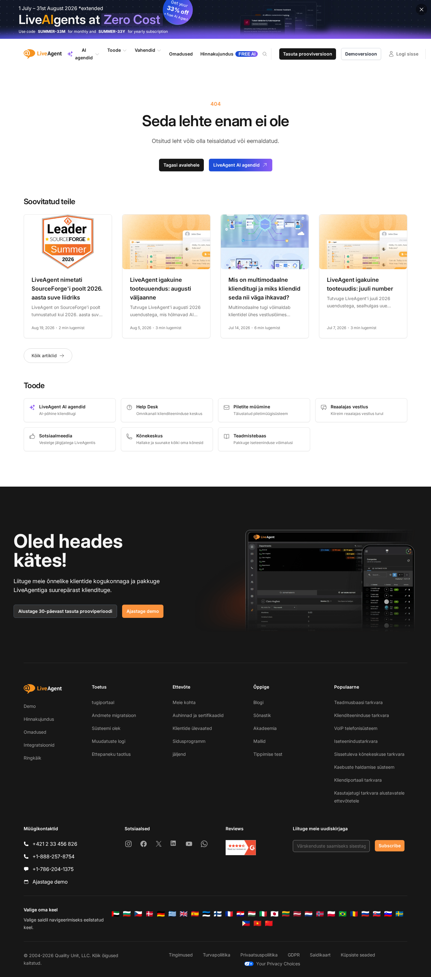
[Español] (195, 914)
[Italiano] (263, 914)
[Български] (127, 914)
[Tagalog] (246, 923)
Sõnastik (262, 715)
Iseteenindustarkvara (356, 741)
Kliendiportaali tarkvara (358, 780)
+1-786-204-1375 (53, 869)
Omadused (35, 732)
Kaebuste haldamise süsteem (364, 767)
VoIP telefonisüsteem (355, 728)
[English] (183, 914)
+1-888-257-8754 (53, 856)
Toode (114, 50)
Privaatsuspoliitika (259, 954)
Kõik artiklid (44, 355)
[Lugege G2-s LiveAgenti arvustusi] (241, 847)
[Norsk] (320, 914)
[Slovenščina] (388, 914)
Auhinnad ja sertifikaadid (198, 715)
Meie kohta (184, 702)
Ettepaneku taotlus (111, 754)
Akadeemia (265, 728)
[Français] (229, 914)
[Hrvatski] (240, 914)
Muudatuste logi (108, 741)
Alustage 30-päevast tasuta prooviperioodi (65, 611)
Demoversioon (361, 53)
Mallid (259, 741)
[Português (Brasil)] (342, 914)
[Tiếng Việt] (257, 923)
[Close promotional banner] (421, 9)
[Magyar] (252, 914)
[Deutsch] (161, 914)
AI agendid (84, 53)
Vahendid (145, 50)
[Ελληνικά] (172, 914)
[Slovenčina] (377, 914)
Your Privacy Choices (278, 963)
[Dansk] (149, 914)
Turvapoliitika (216, 954)
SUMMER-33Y (111, 31)
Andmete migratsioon (114, 715)
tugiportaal (103, 702)
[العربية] (115, 914)
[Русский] (365, 914)
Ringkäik (32, 758)
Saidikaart (320, 954)
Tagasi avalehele (181, 165)
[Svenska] (399, 914)
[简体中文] (269, 923)
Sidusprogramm (189, 741)
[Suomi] (217, 914)
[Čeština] (138, 914)
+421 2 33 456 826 (54, 844)
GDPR (294, 954)
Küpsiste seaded (358, 954)
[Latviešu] (297, 914)
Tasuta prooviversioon (307, 53)
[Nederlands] (308, 914)
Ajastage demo (143, 611)
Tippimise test (267, 754)
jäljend (179, 754)
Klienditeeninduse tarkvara (361, 715)
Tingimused (181, 954)
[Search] (268, 54)
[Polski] (331, 914)
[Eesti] (206, 914)
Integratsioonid (39, 745)
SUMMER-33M (51, 31)
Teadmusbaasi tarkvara (358, 702)
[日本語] (274, 914)
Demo (30, 706)
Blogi (258, 702)
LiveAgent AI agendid (236, 165)
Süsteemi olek (106, 728)
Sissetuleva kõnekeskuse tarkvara (369, 754)
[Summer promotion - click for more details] (215, 19)
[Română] (354, 914)
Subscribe (390, 845)
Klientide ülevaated (192, 728)
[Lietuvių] (286, 914)
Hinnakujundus (39, 719)
